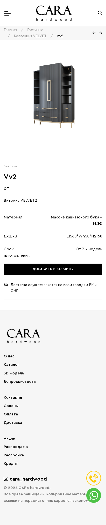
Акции (9, 438)
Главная (10, 30)
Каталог (11, 365)
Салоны (11, 406)
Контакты (13, 397)
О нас (9, 356)
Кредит (11, 464)
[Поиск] (100, 13)
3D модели (14, 373)
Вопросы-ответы (20, 382)
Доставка (13, 423)
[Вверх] (92, 511)
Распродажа (16, 447)
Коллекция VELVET (30, 36)
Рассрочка (14, 455)
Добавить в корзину (53, 269)
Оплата (11, 414)
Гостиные (35, 30)
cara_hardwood (27, 479)
